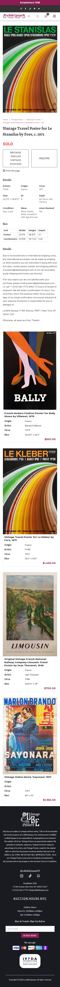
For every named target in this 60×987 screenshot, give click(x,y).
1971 (41, 189)
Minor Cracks (27, 211)
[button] (53, 29)
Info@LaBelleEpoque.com (38, 890)
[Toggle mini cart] (46, 16)
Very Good (8, 211)
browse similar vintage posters (16, 158)
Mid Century (45, 200)
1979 (27, 430)
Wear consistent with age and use (29, 215)
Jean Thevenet (32, 674)
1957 (27, 790)
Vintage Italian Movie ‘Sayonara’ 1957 (27, 777)
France (24, 189)
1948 (27, 679)
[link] (29, 16)
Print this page (13, 170)
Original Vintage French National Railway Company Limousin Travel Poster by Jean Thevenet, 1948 (26, 662)
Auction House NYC (30, 898)
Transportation (17, 120)
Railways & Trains (34, 120)
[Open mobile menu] (54, 16)
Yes (40, 211)
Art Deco (43, 199)
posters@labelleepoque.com (19, 270)
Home (5, 120)
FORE (6, 189)
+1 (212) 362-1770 (19, 890)
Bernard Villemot (33, 425)
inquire (44, 158)
